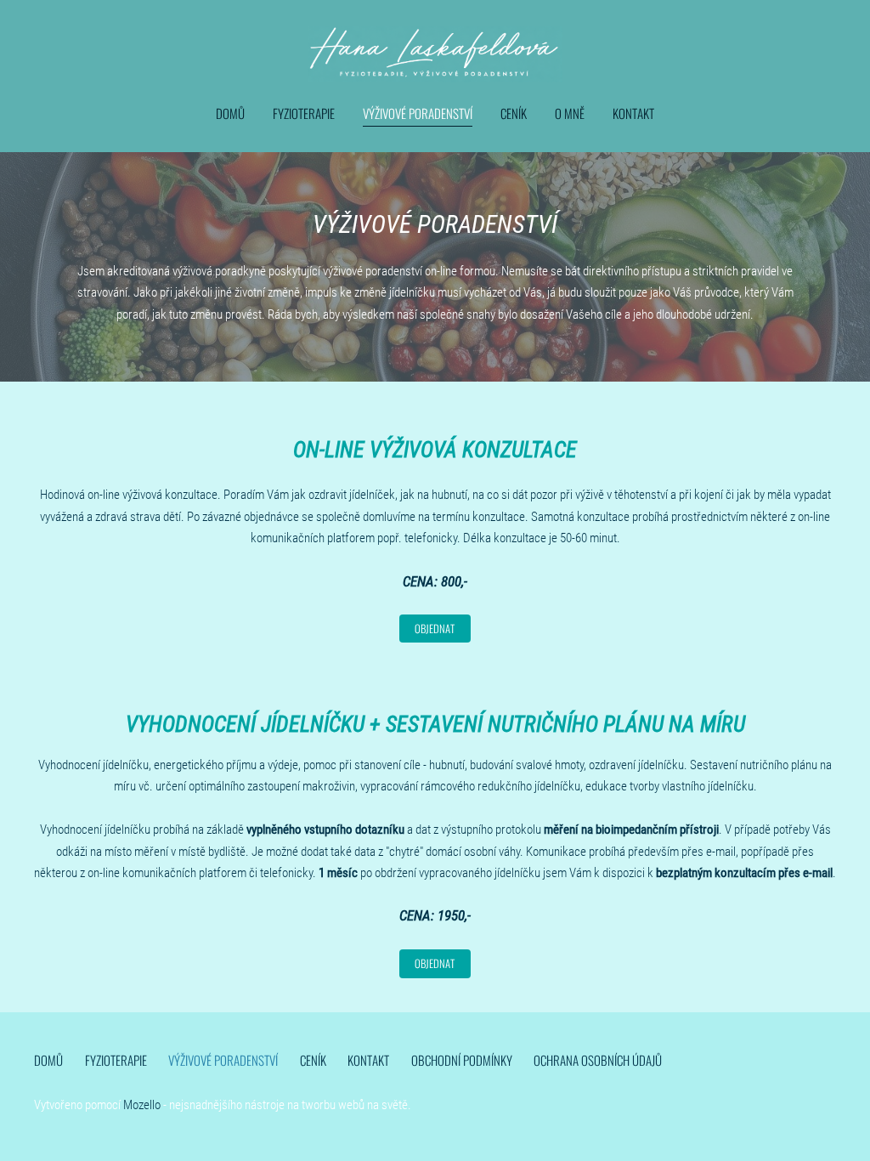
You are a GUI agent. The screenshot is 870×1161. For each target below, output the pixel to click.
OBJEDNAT (435, 963)
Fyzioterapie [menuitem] (304, 113)
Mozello (142, 1105)
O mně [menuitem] (570, 113)
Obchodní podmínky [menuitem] (461, 1060)
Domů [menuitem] (230, 113)
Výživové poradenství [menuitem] (417, 113)
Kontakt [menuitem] (633, 113)
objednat (435, 628)
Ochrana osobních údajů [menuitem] (598, 1060)
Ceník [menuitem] (513, 113)
